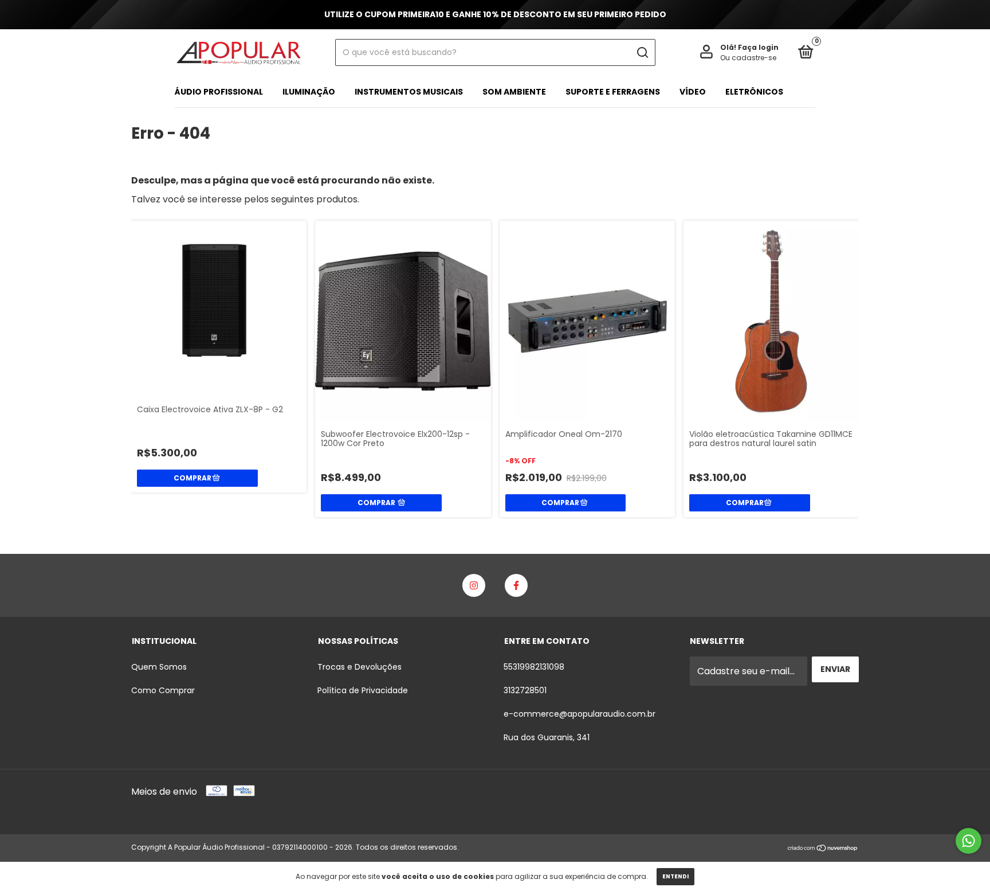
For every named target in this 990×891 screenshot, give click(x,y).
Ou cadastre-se (748, 57)
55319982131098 (534, 667)
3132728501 (525, 690)
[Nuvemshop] (823, 848)
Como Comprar (163, 690)
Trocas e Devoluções (359, 667)
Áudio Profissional (219, 91)
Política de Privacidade (362, 690)
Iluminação (308, 91)
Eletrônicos (754, 91)
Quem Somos (159, 667)
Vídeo (692, 91)
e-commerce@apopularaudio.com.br (579, 714)
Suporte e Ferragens (612, 91)
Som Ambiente (514, 91)
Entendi (675, 876)
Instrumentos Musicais (409, 91)
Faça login (758, 47)
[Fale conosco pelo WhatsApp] (968, 841)
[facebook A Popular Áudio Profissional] (516, 585)
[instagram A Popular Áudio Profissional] (473, 585)
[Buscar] (641, 52)
